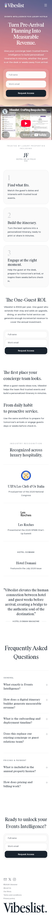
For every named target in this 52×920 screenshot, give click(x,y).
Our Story (7, 891)
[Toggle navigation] (46, 5)
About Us (7, 888)
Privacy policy (9, 898)
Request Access (26, 93)
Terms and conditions (12, 895)
